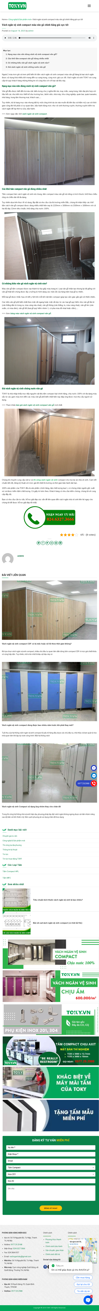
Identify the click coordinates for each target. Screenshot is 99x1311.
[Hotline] (94, 783)
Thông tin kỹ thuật (10, 850)
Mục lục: (7, 50)
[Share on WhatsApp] (39, 543)
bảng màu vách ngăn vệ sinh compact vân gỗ (30, 313)
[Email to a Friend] (52, 543)
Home (4, 19)
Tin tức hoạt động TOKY (12, 859)
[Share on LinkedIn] (60, 543)
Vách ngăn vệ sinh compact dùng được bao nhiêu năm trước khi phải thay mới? (37, 725)
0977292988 (83, 783)
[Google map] (82, 1251)
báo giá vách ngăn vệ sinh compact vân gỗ (35, 405)
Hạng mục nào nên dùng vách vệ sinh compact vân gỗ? (31, 54)
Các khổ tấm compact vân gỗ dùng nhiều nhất (27, 58)
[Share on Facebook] (43, 543)
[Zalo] (94, 775)
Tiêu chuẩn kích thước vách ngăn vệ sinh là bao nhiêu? (58, 900)
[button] (89, 5)
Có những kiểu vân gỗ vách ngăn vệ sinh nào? (27, 63)
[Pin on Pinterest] (56, 543)
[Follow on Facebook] (45, 1267)
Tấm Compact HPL (11, 871)
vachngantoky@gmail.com (20, 1256)
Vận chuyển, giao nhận (55, 1250)
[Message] (94, 768)
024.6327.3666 (19, 1248)
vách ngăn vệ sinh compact (34, 114)
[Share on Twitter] (47, 543)
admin (31, 31)
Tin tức (5, 854)
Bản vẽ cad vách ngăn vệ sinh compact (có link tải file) (57, 923)
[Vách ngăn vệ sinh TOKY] (17, 6)
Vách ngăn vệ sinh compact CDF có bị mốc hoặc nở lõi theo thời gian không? (37, 644)
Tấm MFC (7, 878)
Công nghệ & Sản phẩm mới (20, 19)
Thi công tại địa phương (12, 845)
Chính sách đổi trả (53, 1254)
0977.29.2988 (16, 1291)
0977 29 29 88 (16, 1244)
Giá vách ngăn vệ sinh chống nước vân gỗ (26, 67)
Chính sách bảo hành (54, 1246)
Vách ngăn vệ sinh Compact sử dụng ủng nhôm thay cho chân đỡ (31, 806)
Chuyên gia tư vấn (10, 836)
